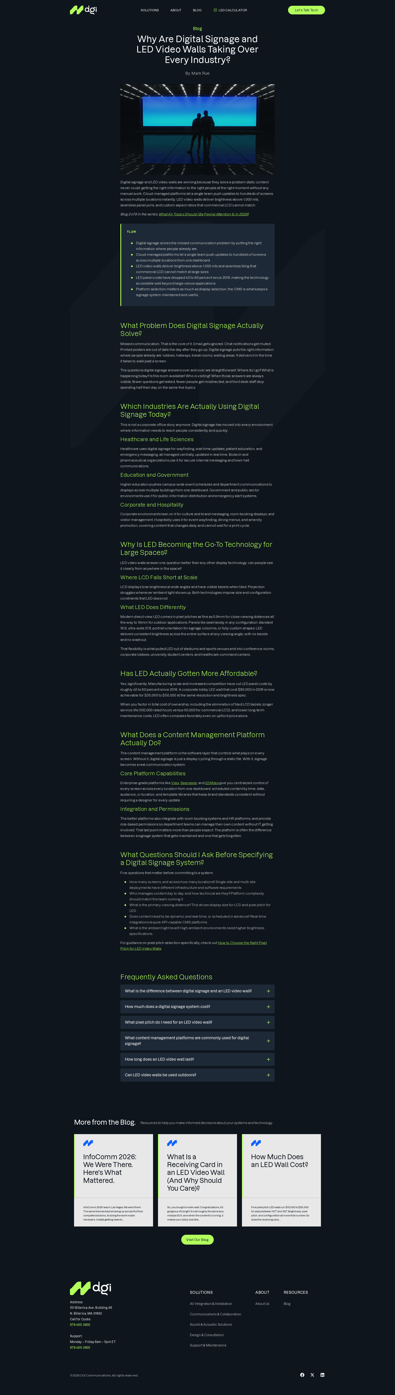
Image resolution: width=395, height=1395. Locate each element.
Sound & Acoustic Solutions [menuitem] (211, 1324)
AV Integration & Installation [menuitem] (211, 1303)
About (262, 1292)
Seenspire (188, 783)
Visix (175, 783)
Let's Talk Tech (306, 10)
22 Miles (212, 783)
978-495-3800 (80, 1324)
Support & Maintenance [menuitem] (208, 1345)
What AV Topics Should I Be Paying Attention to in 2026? (204, 214)
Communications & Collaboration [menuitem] (215, 1314)
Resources (296, 1292)
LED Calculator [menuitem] (233, 10)
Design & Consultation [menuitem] (207, 1335)
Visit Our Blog (197, 1240)
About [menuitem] (175, 10)
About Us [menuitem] (262, 1303)
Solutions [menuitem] (150, 10)
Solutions (201, 1292)
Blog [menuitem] (197, 10)
